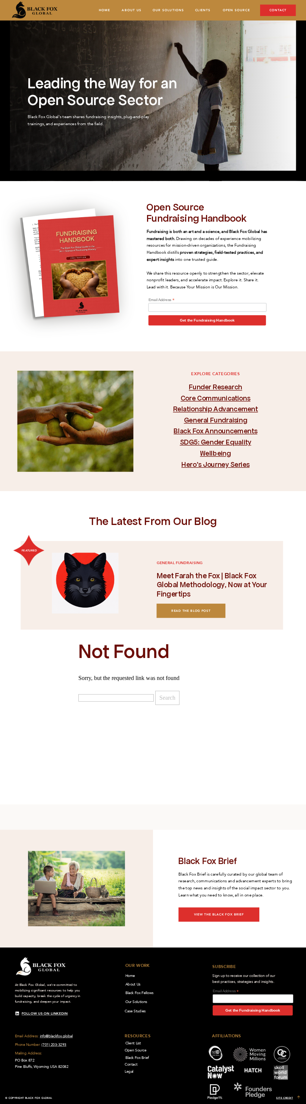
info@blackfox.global (56, 1036)
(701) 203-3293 (53, 1044)
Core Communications (215, 398)
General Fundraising (215, 420)
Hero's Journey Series (215, 464)
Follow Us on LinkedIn (45, 1013)
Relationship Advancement (215, 409)
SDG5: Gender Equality (215, 442)
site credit (284, 1098)
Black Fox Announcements (215, 431)
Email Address (162, 299)
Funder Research (215, 387)
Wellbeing (215, 453)
